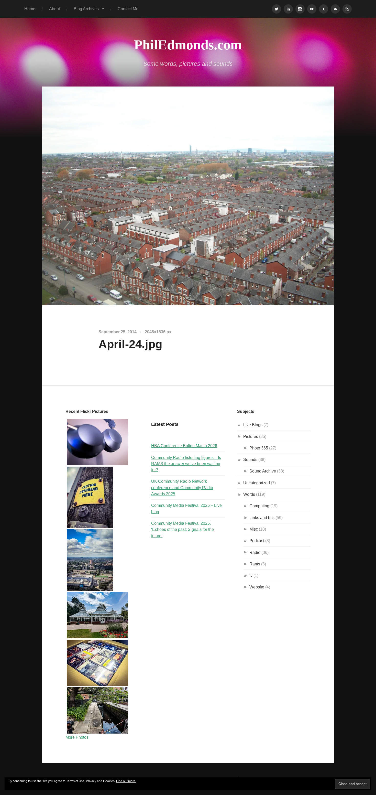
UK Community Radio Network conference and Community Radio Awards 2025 (182, 487)
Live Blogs (252, 424)
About (54, 8)
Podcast (256, 540)
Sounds (250, 459)
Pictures (250, 436)
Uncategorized (256, 482)
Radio (254, 552)
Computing (259, 505)
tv (250, 575)
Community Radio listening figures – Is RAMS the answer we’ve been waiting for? (186, 463)
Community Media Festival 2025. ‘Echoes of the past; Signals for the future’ (182, 529)
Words (249, 494)
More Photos (77, 737)
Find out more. (126, 781)
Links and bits (261, 517)
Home (29, 8)
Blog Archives (86, 8)
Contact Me (128, 8)
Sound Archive (262, 471)
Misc (253, 529)
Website (256, 587)
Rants (254, 564)
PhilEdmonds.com (188, 44)
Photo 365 (258, 448)
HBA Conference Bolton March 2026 (184, 445)
